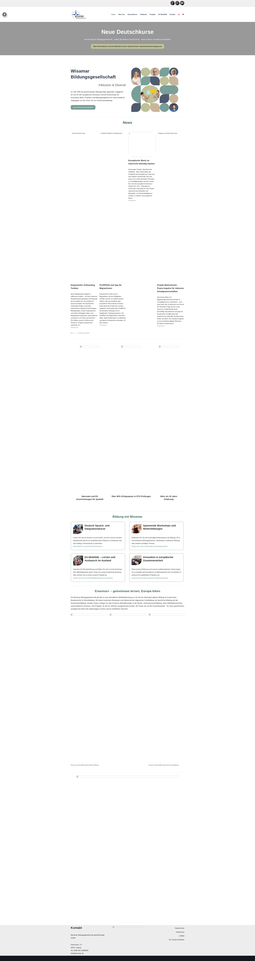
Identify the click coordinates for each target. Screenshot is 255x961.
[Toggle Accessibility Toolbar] (4, 14)
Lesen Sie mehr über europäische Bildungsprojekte (150, 578)
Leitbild (181, 936)
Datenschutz (179, 928)
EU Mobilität (162, 14)
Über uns (121, 14)
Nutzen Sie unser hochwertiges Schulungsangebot (149, 546)
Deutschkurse (132, 14)
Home (113, 14)
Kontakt (172, 14)
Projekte (152, 14)
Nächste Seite (84, 333)
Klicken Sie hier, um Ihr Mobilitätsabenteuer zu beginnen (93, 578)
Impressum (180, 932)
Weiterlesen (74, 327)
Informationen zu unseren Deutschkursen (87, 546)
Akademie (143, 14)
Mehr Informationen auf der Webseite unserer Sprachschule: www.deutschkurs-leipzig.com (127, 46)
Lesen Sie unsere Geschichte (83, 107)
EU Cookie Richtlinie (176, 940)
